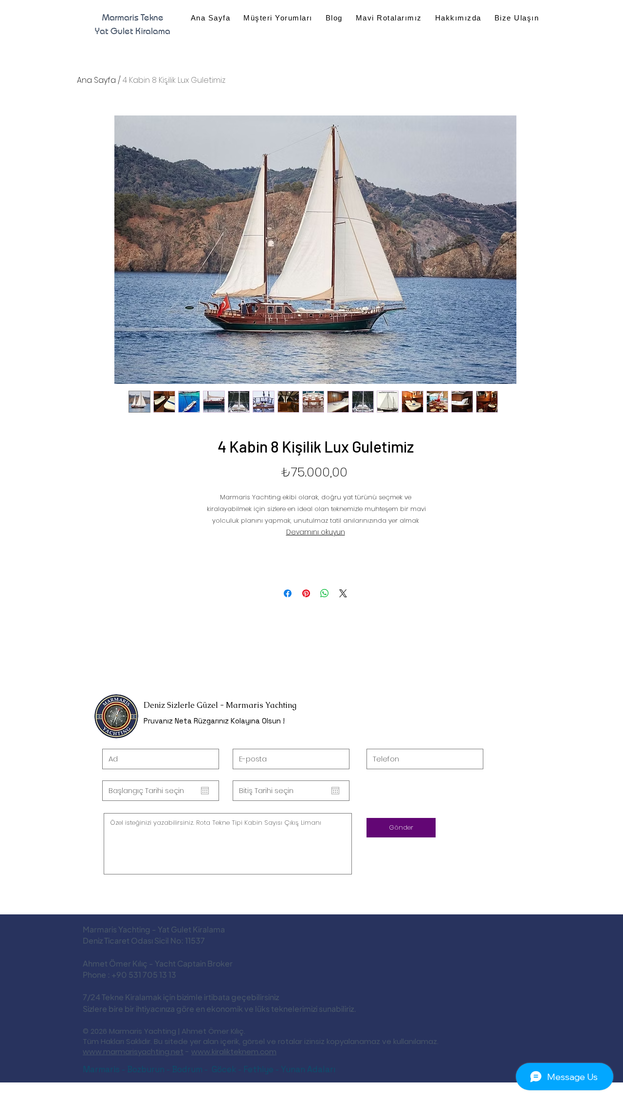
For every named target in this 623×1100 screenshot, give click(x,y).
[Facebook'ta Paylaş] (287, 593)
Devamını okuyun (315, 532)
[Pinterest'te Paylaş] (306, 593)
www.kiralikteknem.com (233, 1051)
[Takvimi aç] (205, 791)
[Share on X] (343, 593)
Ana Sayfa (96, 80)
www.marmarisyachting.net (133, 1051)
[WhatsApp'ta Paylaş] (324, 593)
